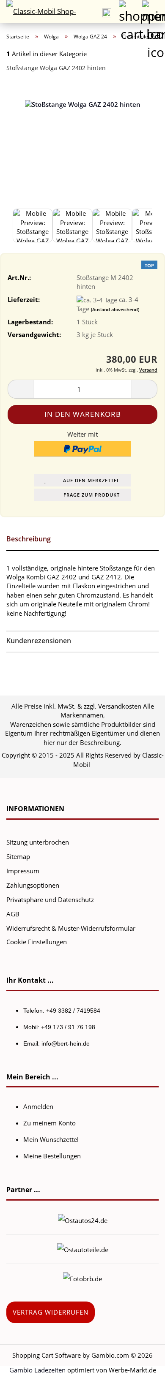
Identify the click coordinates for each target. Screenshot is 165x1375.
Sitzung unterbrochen (37, 842)
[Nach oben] (141, 1362)
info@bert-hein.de (65, 1043)
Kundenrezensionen (38, 640)
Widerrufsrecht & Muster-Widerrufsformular (70, 928)
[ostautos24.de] (82, 1219)
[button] (20, 389)
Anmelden (38, 1106)
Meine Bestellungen (52, 1156)
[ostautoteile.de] (82, 1249)
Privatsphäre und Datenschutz (50, 899)
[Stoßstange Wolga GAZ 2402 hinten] (82, 142)
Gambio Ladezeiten (37, 1370)
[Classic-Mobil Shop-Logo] (38, 11)
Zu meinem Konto (49, 1123)
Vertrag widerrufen (50, 1312)
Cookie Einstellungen (36, 942)
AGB (12, 914)
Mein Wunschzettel (51, 1139)
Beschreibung (28, 538)
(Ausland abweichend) (115, 309)
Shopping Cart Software (46, 1355)
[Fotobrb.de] (82, 1278)
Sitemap (18, 856)
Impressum (22, 871)
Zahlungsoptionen (32, 885)
